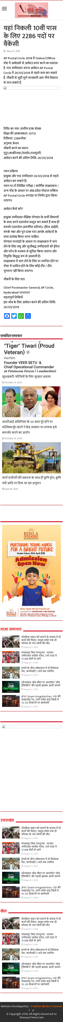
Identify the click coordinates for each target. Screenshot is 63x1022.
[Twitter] (33, 1010)
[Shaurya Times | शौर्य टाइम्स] (31, 9)
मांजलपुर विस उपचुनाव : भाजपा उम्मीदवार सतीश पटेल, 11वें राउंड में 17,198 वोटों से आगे (39, 655)
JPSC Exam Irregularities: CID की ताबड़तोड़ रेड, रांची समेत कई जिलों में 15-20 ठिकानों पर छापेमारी (41, 699)
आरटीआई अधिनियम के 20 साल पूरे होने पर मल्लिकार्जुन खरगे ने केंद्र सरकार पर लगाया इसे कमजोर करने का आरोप (29, 427)
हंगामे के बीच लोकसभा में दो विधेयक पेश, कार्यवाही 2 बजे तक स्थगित (40, 670)
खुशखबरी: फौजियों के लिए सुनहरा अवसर (26, 376)
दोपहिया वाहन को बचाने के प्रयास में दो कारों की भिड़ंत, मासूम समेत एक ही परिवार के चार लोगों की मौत (41, 640)
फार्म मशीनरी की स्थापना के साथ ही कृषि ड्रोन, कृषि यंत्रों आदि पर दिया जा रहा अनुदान (31, 480)
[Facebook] (29, 1010)
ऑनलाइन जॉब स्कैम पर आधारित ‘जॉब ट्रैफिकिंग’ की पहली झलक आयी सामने (40, 684)
